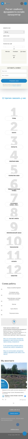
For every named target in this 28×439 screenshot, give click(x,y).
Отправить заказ (14, 81)
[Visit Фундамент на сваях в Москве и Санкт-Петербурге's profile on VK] (3, 396)
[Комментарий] (5, 399)
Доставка (22, 51)
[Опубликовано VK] (25, 396)
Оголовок (15, 51)
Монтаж (7, 51)
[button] (1, 382)
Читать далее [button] (5, 393)
